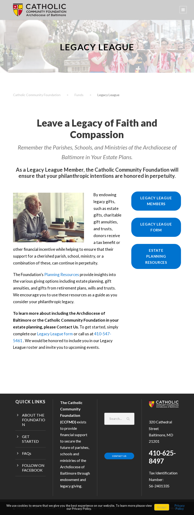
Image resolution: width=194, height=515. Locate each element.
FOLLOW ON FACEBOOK (33, 467)
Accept (162, 507)
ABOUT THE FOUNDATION (33, 420)
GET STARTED (30, 438)
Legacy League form (55, 333)
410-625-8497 (162, 457)
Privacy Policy (180, 507)
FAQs (26, 453)
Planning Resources (61, 274)
